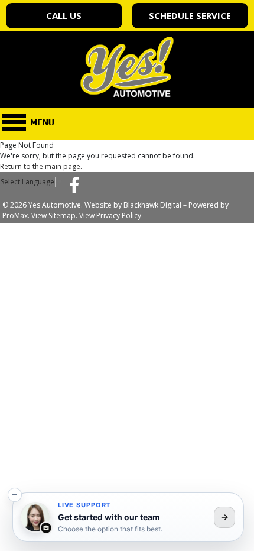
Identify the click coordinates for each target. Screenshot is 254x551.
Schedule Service (190, 15)
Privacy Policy (118, 215)
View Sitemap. (54, 215)
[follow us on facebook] (74, 184)
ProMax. (16, 215)
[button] (15, 495)
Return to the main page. (41, 166)
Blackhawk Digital (152, 205)
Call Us (64, 15)
